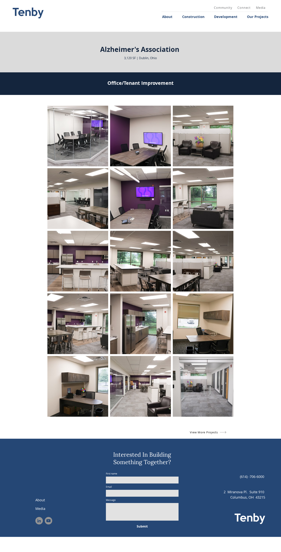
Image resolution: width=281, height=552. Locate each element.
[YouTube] (48, 520)
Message (111, 500)
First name (111, 473)
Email (109, 486)
